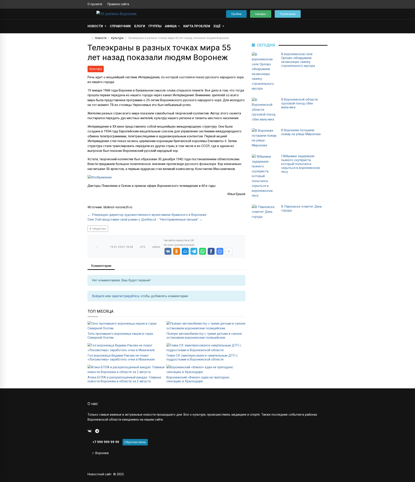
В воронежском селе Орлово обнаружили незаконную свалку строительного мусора (298, 60)
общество (99, 228)
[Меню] (90, 14)
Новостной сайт (100, 474)
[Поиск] (310, 14)
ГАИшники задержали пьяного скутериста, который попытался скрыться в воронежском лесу (300, 164)
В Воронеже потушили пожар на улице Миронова (301, 132)
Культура (95, 68)
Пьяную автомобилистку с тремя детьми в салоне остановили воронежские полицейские (204, 335)
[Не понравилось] (101, 246)
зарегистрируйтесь (126, 296)
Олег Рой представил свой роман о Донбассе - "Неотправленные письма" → (145, 219)
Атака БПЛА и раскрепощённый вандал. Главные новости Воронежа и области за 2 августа (124, 379)
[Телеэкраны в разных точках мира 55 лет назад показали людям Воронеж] (219, 251)
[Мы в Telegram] (318, 4)
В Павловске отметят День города (301, 208)
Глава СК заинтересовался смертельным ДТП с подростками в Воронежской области (202, 357)
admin (156, 246)
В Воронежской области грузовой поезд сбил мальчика (299, 103)
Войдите (98, 296)
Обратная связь (135, 442)
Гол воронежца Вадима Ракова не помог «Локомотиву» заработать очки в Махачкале (121, 357)
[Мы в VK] (311, 4)
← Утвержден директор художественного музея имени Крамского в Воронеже (147, 215)
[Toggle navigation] (322, 14)
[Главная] (89, 38)
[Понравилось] (92, 246)
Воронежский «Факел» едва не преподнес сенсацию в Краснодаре (198, 379)
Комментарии (101, 266)
